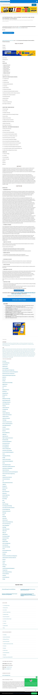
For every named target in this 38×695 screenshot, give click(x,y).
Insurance (4, 475)
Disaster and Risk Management (7, 423)
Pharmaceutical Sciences (6, 511)
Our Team (4, 621)
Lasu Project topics (7, 352)
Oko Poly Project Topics (16, 353)
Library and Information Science (7, 482)
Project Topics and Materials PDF (7, 657)
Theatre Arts (4, 564)
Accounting (4, 361)
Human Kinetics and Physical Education (8, 466)
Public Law (4, 532)
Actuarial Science (5, 364)
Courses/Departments (6, 605)
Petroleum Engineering (6, 509)
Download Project (5, 614)
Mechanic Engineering (5, 495)
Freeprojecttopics (16, 351)
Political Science (5, 520)
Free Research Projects (10, 351)
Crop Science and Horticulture (7, 421)
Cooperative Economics (6, 418)
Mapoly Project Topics (19, 352)
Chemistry (4, 405)
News (14, 295)
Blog (4, 627)
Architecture (4, 386)
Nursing (3, 502)
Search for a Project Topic (6, 612)
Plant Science (4, 518)
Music (3, 500)
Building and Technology (6, 398)
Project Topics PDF (5, 354)
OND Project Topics (22, 353)
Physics (3, 514)
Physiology (4, 516)
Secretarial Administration (6, 550)
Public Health (4, 530)
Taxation (3, 561)
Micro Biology (4, 498)
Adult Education (4, 366)
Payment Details (5, 625)
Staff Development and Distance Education (9, 557)
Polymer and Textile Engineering (7, 521)
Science (3, 548)
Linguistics (4, 484)
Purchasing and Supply (6, 536)
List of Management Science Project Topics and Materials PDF (18, 344)
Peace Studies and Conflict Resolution (8, 507)
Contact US (17, 693)
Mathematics (4, 493)
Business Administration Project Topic (7, 40)
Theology (3, 566)
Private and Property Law (6, 523)
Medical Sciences (5, 496)
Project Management (5, 525)
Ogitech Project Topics (10, 353)
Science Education (5, 545)
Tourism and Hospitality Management (8, 568)
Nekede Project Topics (26, 352)
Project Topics (28, 353)
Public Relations (5, 534)
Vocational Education (5, 577)
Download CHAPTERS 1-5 (8, 32)
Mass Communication (5, 491)
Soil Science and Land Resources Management (9, 555)
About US (15, 693)
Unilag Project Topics (26, 354)
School (12, 295)
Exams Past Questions (6, 616)
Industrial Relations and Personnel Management (10, 471)
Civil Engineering (5, 409)
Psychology (4, 527)
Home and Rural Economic (6, 464)
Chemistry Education (5, 407)
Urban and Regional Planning (7, 571)
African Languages (5, 368)
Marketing (4, 489)
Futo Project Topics (21, 351)
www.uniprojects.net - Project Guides (7, 357)
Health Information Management (7, 461)
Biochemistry (4, 391)
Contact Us (4, 623)
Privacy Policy (22, 693)
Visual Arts (4, 575)
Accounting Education (5, 362)
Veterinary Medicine (5, 573)
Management (4, 486)
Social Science (4, 552)
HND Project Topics (27, 351)
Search (34, 4)
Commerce (4, 411)
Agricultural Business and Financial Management (10, 371)
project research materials (26, 295)
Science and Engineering (6, 543)
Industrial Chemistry (5, 470)
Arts (3, 387)
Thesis (9, 354)
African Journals (5, 607)
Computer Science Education (7, 414)
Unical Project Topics (19, 354)
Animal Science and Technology (7, 382)
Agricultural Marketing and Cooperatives (8, 375)
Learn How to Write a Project (7, 618)
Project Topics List (32, 353)
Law (3, 480)
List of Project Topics (13, 352)
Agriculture (4, 377)
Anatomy (3, 380)
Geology (3, 457)
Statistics (4, 559)
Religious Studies (5, 541)
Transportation (4, 570)
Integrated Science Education (7, 477)
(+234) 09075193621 (9, 667)
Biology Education (5, 393)
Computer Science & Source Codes (8, 643)
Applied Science (4, 384)
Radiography (4, 539)
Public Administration (6, 652)
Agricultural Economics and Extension (8, 373)
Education (4, 648)
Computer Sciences (5, 416)
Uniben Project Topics (13, 354)
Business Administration (6, 400)
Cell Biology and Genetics (6, 402)
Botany (3, 396)
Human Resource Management (7, 468)
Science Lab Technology (6, 546)
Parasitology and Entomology (7, 505)
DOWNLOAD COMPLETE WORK (19, 299)
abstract (19, 27)
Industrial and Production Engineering (8, 473)
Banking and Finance (5, 389)
